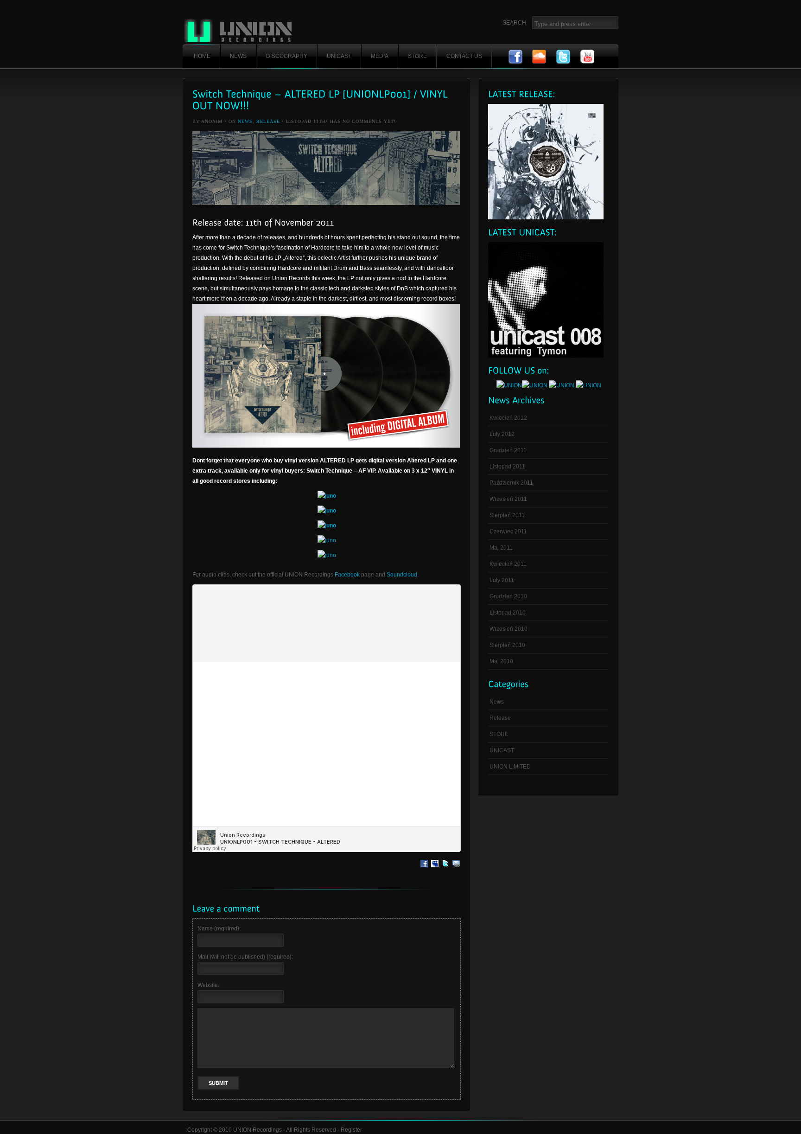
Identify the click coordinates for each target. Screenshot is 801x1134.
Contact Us (464, 56)
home (202, 56)
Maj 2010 (501, 661)
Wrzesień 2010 (509, 629)
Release (268, 121)
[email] (456, 870)
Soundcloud (402, 574)
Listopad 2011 (507, 466)
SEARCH (514, 22)
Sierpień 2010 (507, 645)
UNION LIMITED (510, 766)
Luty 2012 (502, 434)
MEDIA (379, 56)
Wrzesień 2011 (508, 499)
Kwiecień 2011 (508, 564)
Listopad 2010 (508, 612)
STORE (417, 56)
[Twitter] (445, 870)
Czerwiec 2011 (508, 531)
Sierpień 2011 (507, 515)
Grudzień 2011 (508, 450)
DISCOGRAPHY (286, 56)
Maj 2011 (501, 548)
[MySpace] (435, 870)
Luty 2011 (502, 580)
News (245, 121)
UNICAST (339, 56)
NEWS (238, 56)
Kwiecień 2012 (508, 418)
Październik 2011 (511, 483)
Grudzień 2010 (508, 596)
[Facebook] (424, 870)
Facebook (347, 574)
